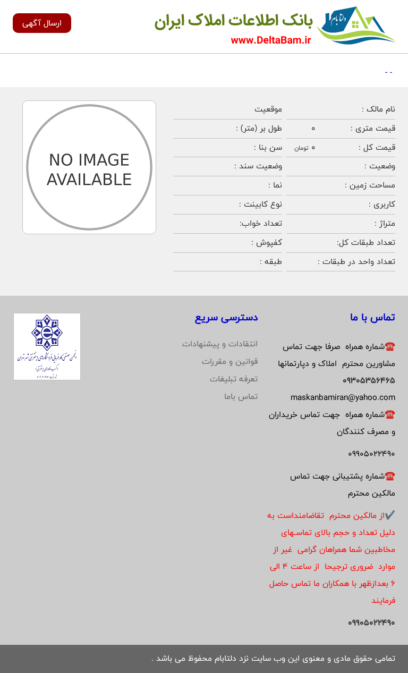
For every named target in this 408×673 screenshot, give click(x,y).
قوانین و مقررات (230, 361)
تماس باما (241, 396)
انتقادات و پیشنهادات (220, 344)
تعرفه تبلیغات (234, 379)
